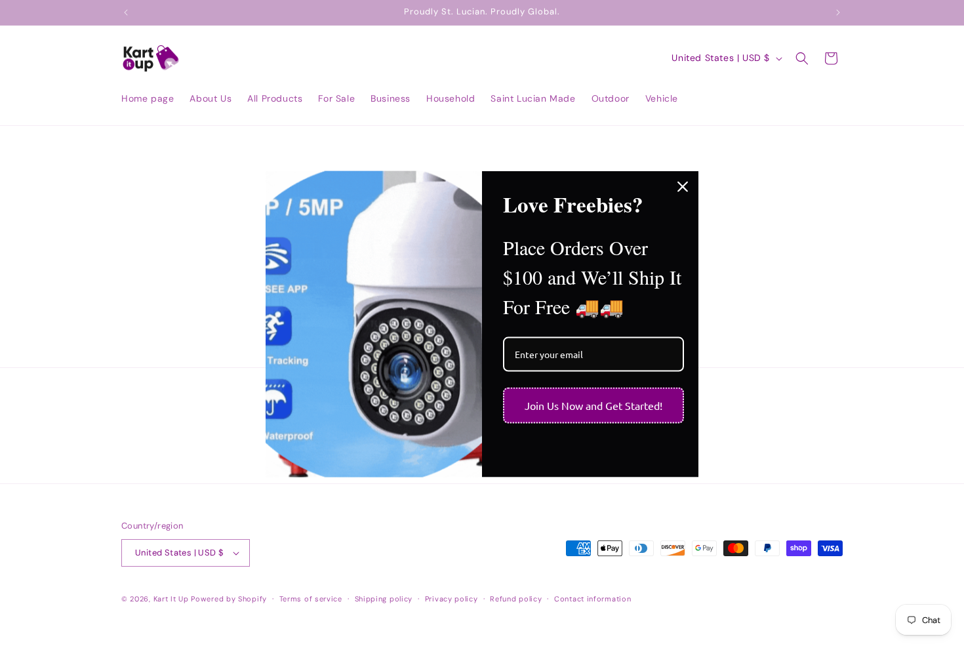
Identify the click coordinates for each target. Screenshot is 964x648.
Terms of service (310, 598)
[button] (802, 58)
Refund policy (516, 598)
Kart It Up (172, 598)
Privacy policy (451, 598)
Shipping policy (384, 598)
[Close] (682, 187)
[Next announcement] (838, 12)
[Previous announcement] (125, 12)
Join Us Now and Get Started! (593, 404)
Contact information (592, 598)
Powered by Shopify (229, 598)
